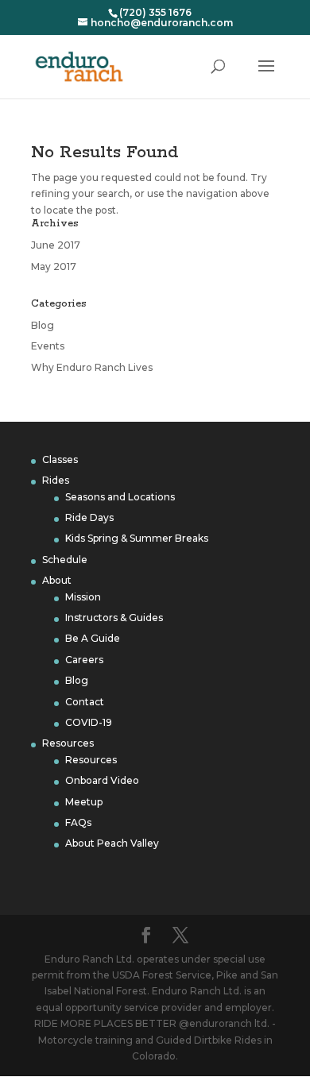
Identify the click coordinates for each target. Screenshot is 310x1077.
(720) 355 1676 (155, 12)
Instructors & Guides (114, 617)
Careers (84, 660)
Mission (83, 597)
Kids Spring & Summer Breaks (136, 538)
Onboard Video (102, 780)
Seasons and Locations (120, 497)
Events (47, 346)
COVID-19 (88, 722)
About (57, 580)
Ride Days (89, 517)
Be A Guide (92, 638)
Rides (55, 480)
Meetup (84, 802)
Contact (84, 702)
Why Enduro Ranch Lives (92, 367)
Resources (68, 743)
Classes (60, 459)
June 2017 (55, 245)
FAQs (78, 822)
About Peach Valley (112, 843)
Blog (42, 325)
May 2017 (53, 266)
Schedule (64, 560)
